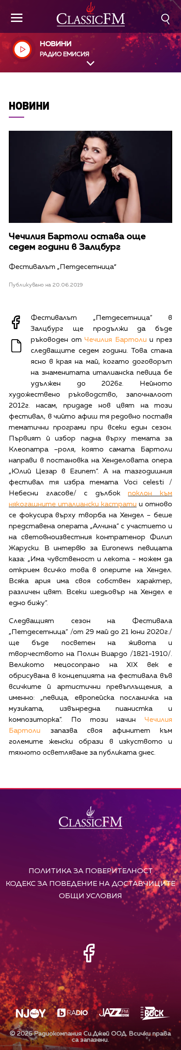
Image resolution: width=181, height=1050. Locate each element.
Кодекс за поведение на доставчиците (90, 884)
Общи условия (90, 896)
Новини (29, 105)
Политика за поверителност (91, 871)
